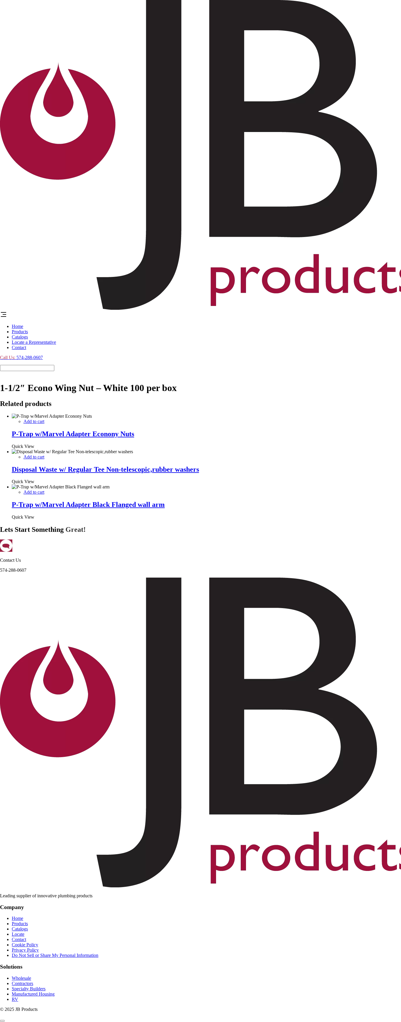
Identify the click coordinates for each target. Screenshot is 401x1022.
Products (20, 331)
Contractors (22, 983)
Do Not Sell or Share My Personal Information (55, 955)
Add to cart (33, 421)
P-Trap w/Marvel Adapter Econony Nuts (73, 434)
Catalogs (20, 336)
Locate (18, 934)
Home (17, 326)
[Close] (2, 1021)
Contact (19, 347)
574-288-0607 (21, 357)
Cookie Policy (25, 944)
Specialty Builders (29, 988)
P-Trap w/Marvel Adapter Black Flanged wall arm (88, 504)
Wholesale (21, 978)
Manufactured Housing (33, 993)
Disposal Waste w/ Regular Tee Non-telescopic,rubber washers (105, 469)
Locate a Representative (34, 342)
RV (15, 999)
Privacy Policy (25, 949)
